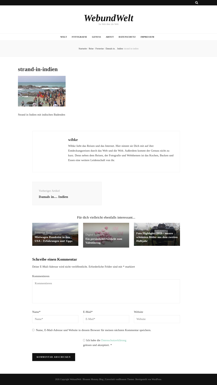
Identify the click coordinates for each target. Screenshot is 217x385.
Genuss (96, 37)
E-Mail (88, 311)
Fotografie (79, 37)
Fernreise (99, 48)
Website (138, 311)
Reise (91, 48)
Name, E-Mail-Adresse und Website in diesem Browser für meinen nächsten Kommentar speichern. (93, 330)
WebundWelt (108, 18)
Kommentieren (40, 276)
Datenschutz (127, 37)
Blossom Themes (126, 379)
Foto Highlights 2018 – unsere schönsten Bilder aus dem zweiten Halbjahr (157, 237)
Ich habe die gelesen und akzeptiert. (104, 343)
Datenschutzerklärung (113, 340)
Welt (63, 37)
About (110, 37)
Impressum (147, 37)
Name (36, 311)
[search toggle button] (196, 2)
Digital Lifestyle (94, 234)
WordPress (156, 379)
